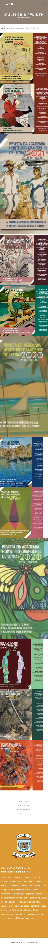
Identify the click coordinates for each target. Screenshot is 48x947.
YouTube (24, 813)
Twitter (24, 801)
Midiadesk (34, 942)
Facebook (24, 805)
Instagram (24, 809)
